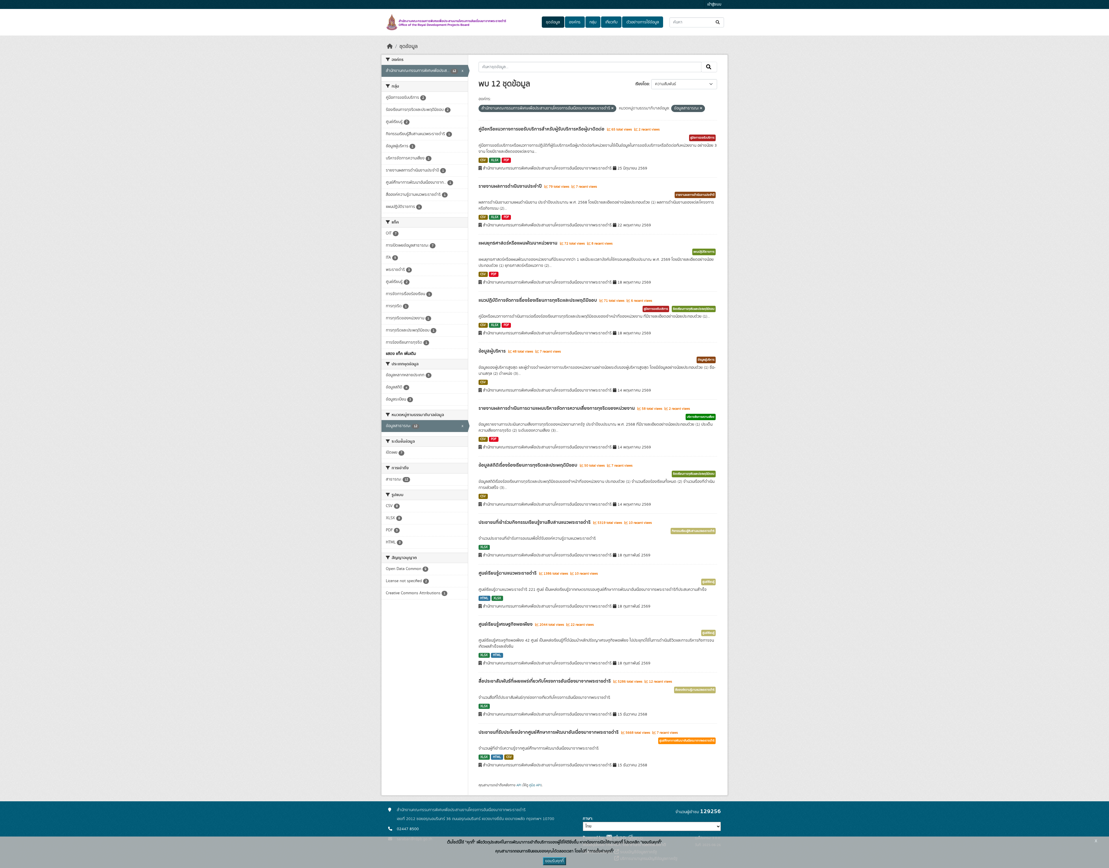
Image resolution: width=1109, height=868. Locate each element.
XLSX (494, 160)
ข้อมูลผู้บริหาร (493, 351)
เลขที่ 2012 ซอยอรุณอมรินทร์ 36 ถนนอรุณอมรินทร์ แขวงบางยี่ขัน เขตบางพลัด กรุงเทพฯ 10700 (475, 819)
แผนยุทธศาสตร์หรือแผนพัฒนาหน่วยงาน (519, 243)
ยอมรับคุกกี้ (554, 861)
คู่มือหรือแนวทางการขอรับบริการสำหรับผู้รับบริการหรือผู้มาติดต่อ (542, 129)
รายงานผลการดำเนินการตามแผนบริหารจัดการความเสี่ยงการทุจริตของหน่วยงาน (557, 408)
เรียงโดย (642, 84)
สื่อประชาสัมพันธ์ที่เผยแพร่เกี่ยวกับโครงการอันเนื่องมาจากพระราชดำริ (545, 681)
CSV (483, 160)
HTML (484, 598)
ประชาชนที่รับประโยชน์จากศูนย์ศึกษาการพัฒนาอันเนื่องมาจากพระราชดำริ (549, 732)
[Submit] (718, 22)
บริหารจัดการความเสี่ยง (700, 417)
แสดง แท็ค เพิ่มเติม (401, 354)
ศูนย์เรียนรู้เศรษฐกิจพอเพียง (506, 624)
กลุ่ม (592, 22)
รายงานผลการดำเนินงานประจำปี (511, 186)
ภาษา (587, 819)
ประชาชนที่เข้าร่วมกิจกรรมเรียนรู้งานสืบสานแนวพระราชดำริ (535, 522)
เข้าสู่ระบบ (714, 4)
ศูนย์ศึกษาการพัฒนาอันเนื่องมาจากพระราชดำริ (686, 741)
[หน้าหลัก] (390, 46)
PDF (506, 160)
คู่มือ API (535, 785)
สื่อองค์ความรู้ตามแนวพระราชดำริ (694, 690)
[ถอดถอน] (612, 108)
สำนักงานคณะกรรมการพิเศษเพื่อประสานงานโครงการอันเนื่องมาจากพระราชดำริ (461, 810)
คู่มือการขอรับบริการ (702, 138)
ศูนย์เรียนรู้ (708, 582)
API (518, 785)
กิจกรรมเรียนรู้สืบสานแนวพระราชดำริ (693, 531)
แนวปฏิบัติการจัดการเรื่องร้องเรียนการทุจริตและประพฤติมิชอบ (538, 300)
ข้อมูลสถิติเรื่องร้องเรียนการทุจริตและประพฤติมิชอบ (528, 465)
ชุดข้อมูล (553, 22)
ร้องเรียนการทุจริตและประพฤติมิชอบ (693, 309)
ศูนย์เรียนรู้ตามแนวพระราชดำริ (508, 573)
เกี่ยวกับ (611, 22)
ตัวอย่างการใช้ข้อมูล (642, 22)
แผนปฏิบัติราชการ (703, 252)
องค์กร (574, 22)
